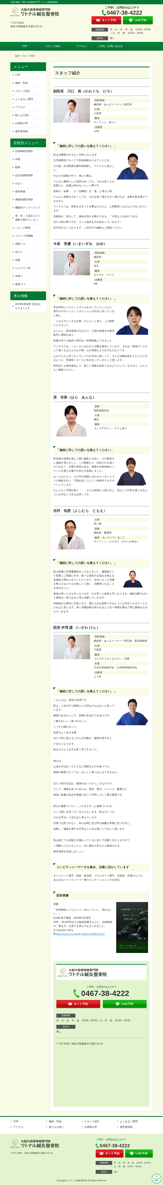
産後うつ (20, 284)
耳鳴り (19, 276)
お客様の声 (21, 123)
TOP (24, 46)
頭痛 (17, 260)
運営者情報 (21, 131)
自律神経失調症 (24, 151)
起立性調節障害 (24, 175)
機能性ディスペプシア (28, 207)
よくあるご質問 (24, 99)
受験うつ (20, 244)
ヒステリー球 (22, 268)
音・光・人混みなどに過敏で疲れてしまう (28, 217)
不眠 (17, 159)
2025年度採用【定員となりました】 (28, 306)
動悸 (17, 167)
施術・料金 (21, 83)
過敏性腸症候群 (24, 199)
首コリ (19, 252)
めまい (19, 183)
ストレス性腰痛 (24, 235)
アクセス (81, 46)
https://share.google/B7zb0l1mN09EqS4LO (80, 934)
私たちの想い (22, 115)
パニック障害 (22, 227)
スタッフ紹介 (53, 46)
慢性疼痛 (20, 191)
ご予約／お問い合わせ (110, 46)
